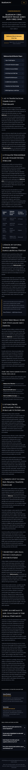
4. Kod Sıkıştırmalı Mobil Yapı (14, 73)
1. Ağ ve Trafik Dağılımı (14, 60)
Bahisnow (7, 3)
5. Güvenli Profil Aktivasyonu (14, 77)
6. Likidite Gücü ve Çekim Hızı (14, 81)
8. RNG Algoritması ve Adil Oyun (14, 90)
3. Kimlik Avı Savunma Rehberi (14, 68)
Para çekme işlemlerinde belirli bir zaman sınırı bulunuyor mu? (14, 747)
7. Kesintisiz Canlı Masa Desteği (14, 86)
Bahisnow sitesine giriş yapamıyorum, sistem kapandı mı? (14, 727)
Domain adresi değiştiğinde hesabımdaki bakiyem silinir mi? (14, 734)
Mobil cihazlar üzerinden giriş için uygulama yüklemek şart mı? (14, 740)
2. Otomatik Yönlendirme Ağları (14, 64)
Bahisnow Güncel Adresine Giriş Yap (14, 37)
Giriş (24, 2)
